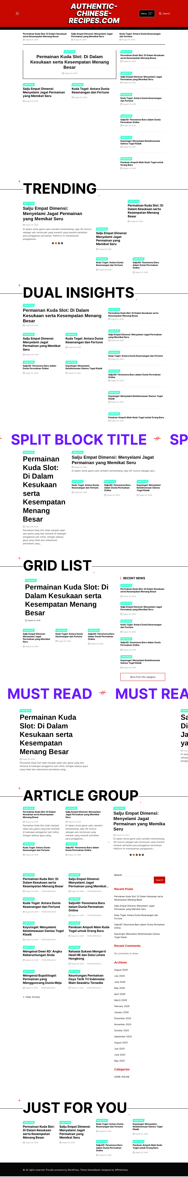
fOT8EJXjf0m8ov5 (49, 891)
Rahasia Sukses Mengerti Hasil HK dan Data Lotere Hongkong (87, 955)
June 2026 (119, 982)
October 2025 (121, 1030)
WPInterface (121, 1169)
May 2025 (119, 1060)
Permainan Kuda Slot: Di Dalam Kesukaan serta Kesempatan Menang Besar (45, 35)
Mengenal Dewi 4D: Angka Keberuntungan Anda (42, 953)
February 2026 (122, 1006)
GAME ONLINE (69, 51)
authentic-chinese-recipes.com (94, 13)
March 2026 (120, 1000)
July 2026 (119, 975)
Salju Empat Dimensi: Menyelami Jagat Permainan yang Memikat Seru (92, 35)
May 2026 (119, 988)
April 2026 (119, 994)
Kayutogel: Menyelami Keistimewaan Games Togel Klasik (140, 142)
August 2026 (121, 969)
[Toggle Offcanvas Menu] (17, 13)
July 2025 (119, 1048)
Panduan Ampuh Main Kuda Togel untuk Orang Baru (141, 163)
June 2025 (119, 1054)
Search (118, 875)
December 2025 (122, 1018)
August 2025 (121, 1042)
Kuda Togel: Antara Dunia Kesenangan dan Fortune (140, 35)
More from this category (143, 677)
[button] (23, 36)
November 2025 (122, 1024)
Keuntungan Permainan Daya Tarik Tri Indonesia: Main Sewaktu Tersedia (87, 979)
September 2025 (123, 1036)
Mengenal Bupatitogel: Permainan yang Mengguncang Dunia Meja (42, 979)
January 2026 (121, 1012)
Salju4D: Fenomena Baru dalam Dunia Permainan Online (140, 121)
